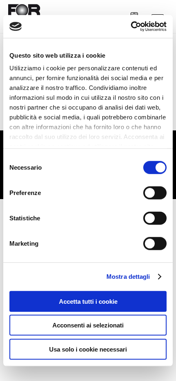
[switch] (155, 192)
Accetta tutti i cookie (88, 301)
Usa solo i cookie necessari (88, 348)
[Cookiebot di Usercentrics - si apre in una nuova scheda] (131, 26)
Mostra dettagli (128, 276)
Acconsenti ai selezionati (88, 325)
